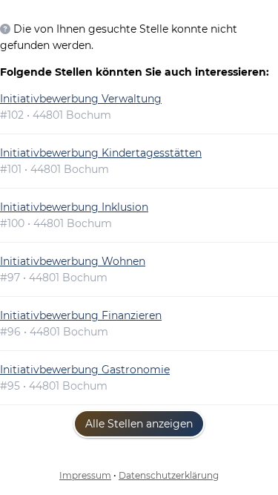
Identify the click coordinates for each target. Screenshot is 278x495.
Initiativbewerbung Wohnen (72, 261)
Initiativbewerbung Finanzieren (81, 315)
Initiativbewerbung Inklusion (74, 207)
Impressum (85, 475)
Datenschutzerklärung (169, 475)
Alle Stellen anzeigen (139, 423)
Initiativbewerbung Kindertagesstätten (101, 153)
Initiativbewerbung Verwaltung (81, 98)
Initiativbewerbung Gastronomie (85, 369)
